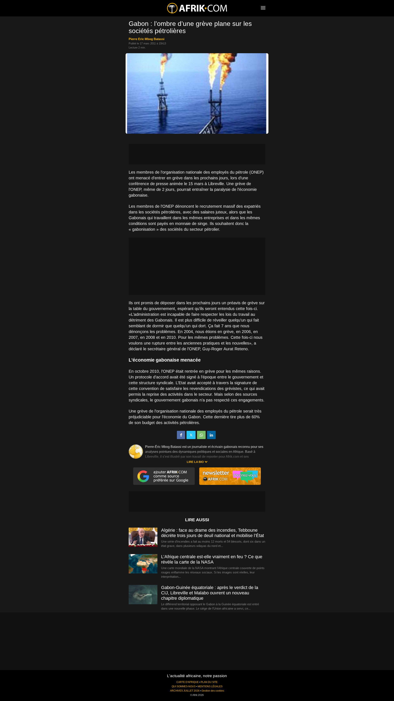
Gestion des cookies (213, 690)
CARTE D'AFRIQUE (187, 682)
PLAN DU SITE (209, 682)
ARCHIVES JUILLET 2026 (184, 690)
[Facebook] (181, 435)
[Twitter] (191, 435)
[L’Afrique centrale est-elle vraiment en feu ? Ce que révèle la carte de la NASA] (143, 564)
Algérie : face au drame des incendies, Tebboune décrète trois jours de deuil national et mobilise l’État (212, 533)
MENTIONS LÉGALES (210, 686)
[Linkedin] (211, 435)
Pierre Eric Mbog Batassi (146, 39)
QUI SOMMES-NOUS (184, 686)
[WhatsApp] (201, 435)
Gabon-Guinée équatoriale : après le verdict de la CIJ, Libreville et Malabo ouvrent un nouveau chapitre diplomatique (209, 593)
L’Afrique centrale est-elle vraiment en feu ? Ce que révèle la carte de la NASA (211, 559)
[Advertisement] (197, 154)
